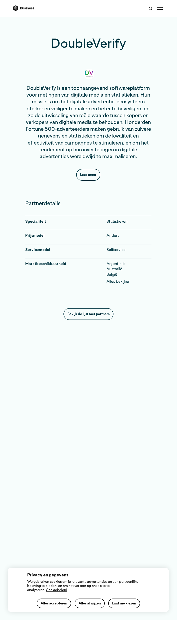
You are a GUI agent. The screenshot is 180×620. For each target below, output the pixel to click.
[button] (128, 281)
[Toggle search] (151, 8)
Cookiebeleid (56, 590)
